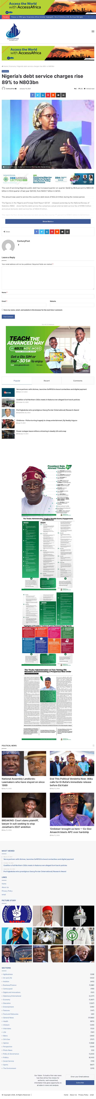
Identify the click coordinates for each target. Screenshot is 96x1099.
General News (8, 1018)
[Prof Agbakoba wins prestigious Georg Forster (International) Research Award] (8, 413)
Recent (47, 381)
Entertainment (8, 1007)
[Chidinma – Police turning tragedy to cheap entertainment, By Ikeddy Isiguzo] (8, 423)
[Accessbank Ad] (48, 53)
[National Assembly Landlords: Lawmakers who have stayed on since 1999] (24, 763)
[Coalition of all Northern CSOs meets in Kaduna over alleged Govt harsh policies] (8, 403)
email (4, 894)
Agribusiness (8, 974)
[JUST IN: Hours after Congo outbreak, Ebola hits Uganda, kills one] (48, 936)
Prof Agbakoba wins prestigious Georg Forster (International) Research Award (47, 410)
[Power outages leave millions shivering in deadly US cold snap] (8, 434)
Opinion (6, 1043)
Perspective (7, 1047)
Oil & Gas (6, 1039)
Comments (77, 381)
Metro (5, 1036)
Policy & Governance (11, 1054)
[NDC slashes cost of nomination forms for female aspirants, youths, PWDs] (17, 914)
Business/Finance (9, 985)
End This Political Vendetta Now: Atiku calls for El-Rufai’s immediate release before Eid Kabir (71, 782)
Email (4, 301)
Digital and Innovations (11, 992)
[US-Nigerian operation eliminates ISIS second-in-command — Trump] (79, 953)
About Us (5, 887)
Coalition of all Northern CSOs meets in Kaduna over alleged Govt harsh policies (48, 400)
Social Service (8, 1061)
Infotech (6, 1025)
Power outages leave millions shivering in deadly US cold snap (41, 431)
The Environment (9, 1068)
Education (7, 1003)
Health (5, 1021)
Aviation (6, 981)
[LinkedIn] (43, 95)
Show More (47, 221)
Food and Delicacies (10, 1014)
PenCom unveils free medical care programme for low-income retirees (36, 17)
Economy (12, 66)
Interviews (7, 1028)
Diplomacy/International (12, 996)
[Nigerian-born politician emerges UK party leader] (17, 936)
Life (4, 1032)
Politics (6, 1057)
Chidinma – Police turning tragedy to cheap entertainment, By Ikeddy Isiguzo (46, 420)
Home (5, 66)
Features (6, 1010)
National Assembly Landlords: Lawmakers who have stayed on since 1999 (23, 782)
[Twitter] (37, 95)
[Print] (63, 95)
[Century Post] (13, 31)
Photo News (7, 1050)
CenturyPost (10, 89)
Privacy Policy (7, 891)
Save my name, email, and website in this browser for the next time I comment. (33, 310)
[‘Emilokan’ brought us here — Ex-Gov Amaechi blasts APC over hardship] (72, 809)
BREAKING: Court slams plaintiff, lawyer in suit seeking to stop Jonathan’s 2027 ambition (20, 823)
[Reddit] (53, 95)
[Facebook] (32, 95)
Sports (5, 1065)
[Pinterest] (48, 95)
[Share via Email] (58, 95)
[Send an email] (15, 89)
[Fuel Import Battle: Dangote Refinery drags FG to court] (17, 953)
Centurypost (8, 989)
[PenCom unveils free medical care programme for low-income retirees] (79, 916)
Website (53, 301)
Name (4, 292)
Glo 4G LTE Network (48, 324)
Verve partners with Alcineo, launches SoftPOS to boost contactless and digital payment (51, 389)
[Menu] (93, 31)
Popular (17, 381)
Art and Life (7, 978)
